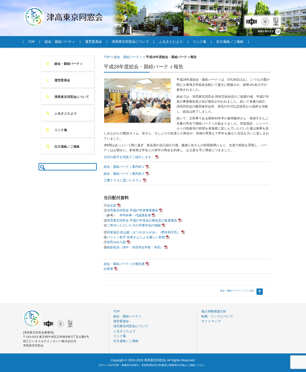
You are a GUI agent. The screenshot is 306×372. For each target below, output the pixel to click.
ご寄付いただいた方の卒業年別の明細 (134, 225)
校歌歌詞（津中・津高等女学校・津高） (135, 247)
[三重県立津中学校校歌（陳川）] (251, 21)
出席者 (108, 269)
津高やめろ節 (116, 242)
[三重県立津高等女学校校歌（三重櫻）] (265, 21)
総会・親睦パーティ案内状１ (124, 166)
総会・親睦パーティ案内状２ (124, 173)
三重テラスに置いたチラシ (123, 180)
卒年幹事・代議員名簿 (135, 215)
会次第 (111, 205)
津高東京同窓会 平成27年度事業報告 (132, 210)
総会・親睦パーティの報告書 (124, 264)
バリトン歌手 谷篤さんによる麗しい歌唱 (136, 237)
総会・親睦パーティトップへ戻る (237, 291)
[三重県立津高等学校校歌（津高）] (275, 21)
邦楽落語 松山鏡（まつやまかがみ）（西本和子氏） (143, 232)
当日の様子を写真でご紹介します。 (129, 157)
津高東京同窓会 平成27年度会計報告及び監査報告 (142, 220)
